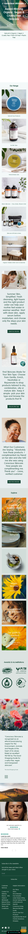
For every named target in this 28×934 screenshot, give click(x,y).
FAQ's (14, 891)
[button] (13, 850)
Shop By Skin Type (14, 24)
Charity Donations (18, 919)
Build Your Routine (14, 331)
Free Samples (17, 896)
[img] (14, 827)
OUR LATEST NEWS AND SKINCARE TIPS (14, 513)
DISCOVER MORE (14, 591)
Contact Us (5, 891)
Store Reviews (17, 894)
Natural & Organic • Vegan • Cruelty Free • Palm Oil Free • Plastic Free (14, 35)
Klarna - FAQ (6, 896)
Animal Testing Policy (19, 900)
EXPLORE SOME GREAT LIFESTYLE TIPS (14, 643)
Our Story (16, 889)
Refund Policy (6, 902)
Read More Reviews (14, 482)
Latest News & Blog (19, 898)
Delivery (4, 894)
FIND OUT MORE (14, 539)
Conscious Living (18, 906)
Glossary (15, 921)
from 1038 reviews (13, 829)
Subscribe (14, 879)
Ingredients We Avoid (19, 917)
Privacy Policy (6, 904)
